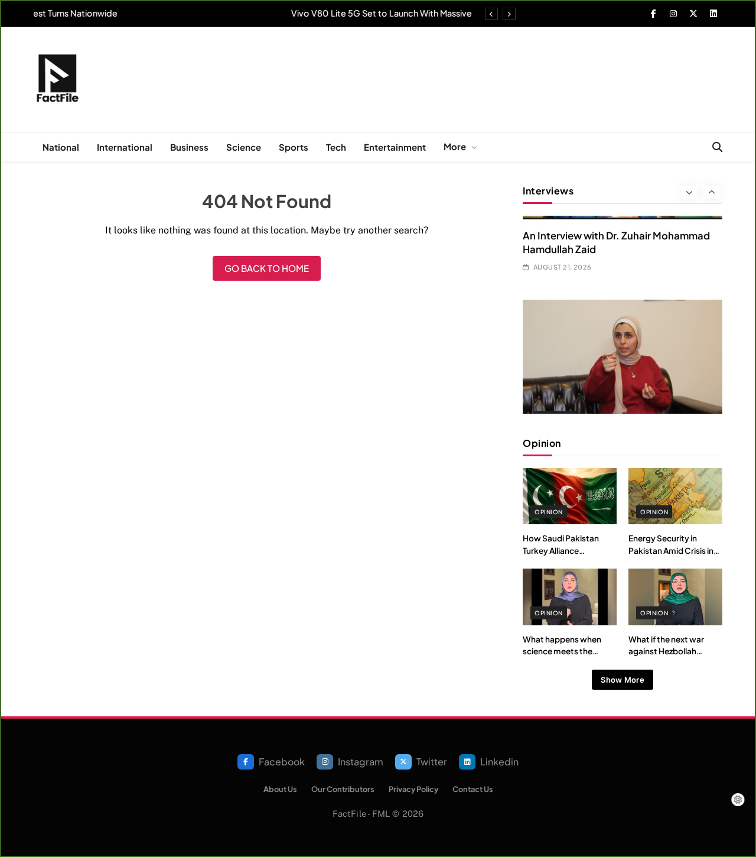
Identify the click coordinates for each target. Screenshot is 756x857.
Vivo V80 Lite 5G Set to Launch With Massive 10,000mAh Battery (337, 13)
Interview (554, 333)
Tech (336, 146)
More (455, 146)
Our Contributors (342, 789)
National (61, 146)
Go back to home (266, 268)
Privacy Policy (413, 789)
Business (189, 146)
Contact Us (472, 789)
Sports (293, 146)
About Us (280, 789)
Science (243, 146)
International (124, 146)
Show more (622, 679)
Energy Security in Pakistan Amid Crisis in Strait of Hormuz (670, 550)
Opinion (548, 511)
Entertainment (395, 146)
